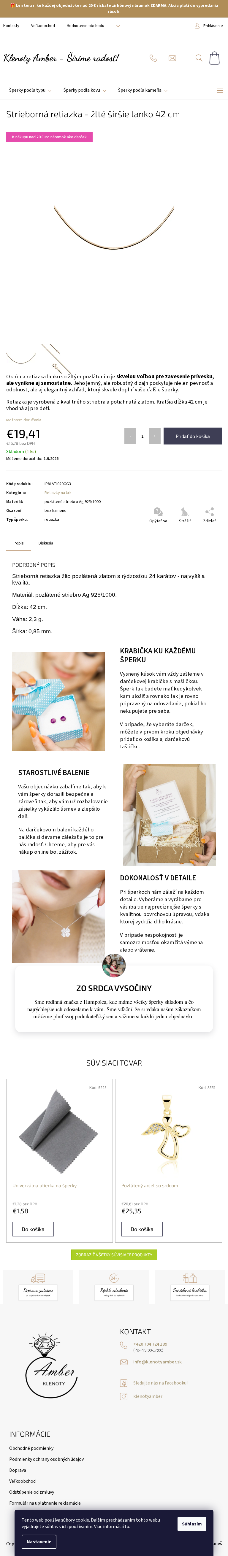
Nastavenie (39, 1541)
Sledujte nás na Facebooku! (160, 1383)
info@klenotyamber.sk (157, 1362)
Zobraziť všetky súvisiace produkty (114, 1254)
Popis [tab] (19, 543)
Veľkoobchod (43, 26)
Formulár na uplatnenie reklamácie (45, 1503)
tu (127, 1526)
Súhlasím (192, 1524)
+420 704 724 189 (150, 1344)
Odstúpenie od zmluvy (31, 1492)
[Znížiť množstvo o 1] (130, 436)
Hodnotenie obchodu (85, 26)
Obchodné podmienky (31, 1448)
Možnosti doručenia (23, 420)
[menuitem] (30, 90)
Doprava (17, 1470)
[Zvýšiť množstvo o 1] (155, 436)
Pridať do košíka (193, 436)
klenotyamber (147, 1396)
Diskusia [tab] (46, 543)
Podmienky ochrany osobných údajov (46, 1459)
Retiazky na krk (58, 493)
